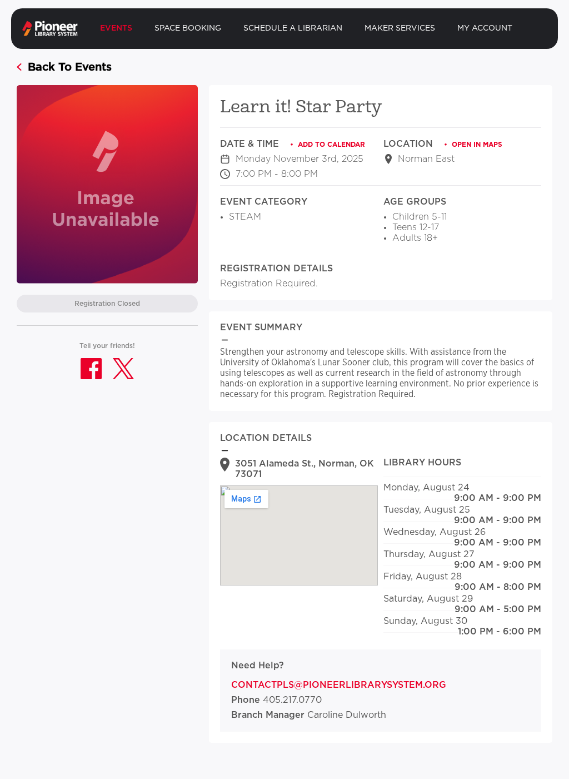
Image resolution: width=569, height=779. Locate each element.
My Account (484, 28)
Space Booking (187, 28)
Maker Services (400, 28)
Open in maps (477, 144)
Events (116, 28)
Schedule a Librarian (292, 28)
